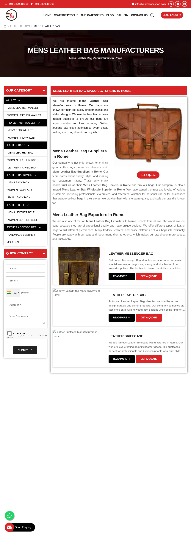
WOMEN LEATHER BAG (22, 160)
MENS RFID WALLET (20, 130)
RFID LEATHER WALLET (21, 122)
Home (47, 15)
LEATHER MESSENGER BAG (131, 253)
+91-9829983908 (44, 3)
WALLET (11, 100)
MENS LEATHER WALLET (23, 107)
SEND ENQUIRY (172, 15)
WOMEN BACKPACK (19, 189)
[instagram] (184, 4)
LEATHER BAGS (20, 26)
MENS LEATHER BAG (20, 152)
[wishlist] (152, 15)
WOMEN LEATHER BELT (22, 219)
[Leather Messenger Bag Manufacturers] (79, 265)
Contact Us (139, 15)
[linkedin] (171, 4)
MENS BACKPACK (18, 182)
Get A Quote (148, 175)
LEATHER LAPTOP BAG (127, 295)
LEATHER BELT (15, 204)
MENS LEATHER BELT (21, 212)
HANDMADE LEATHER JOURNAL (21, 238)
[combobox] (13, 293)
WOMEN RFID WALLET (21, 137)
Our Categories (92, 15)
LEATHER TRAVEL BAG (21, 167)
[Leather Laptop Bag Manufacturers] (79, 292)
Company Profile (66, 15)
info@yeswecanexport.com (150, 3)
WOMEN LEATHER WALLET (24, 115)
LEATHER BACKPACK (19, 175)
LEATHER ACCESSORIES (21, 227)
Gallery (123, 15)
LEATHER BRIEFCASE (126, 336)
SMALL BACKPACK (18, 197)
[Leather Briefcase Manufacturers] (79, 333)
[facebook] (178, 4)
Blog (110, 15)
